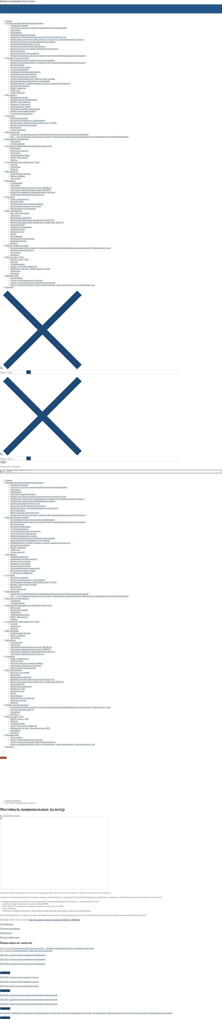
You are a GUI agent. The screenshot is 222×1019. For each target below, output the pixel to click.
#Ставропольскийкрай (10, 929)
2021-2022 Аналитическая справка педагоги (19, 982)
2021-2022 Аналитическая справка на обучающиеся (22, 959)
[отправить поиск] (28, 372)
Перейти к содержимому (11, 1)
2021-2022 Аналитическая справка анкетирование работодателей (28, 999)
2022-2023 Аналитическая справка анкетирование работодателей (28, 1004)
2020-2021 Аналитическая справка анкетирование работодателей (28, 995)
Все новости (15, 816)
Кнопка (3, 758)
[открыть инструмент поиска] (41, 369)
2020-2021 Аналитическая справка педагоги (19, 977)
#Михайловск (6, 933)
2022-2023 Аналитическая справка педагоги (19, 986)
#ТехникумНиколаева (9, 937)
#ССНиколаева (6, 924)
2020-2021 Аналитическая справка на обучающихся (22, 955)
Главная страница (13, 801)
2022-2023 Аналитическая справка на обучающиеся (22, 964)
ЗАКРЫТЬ (5, 973)
